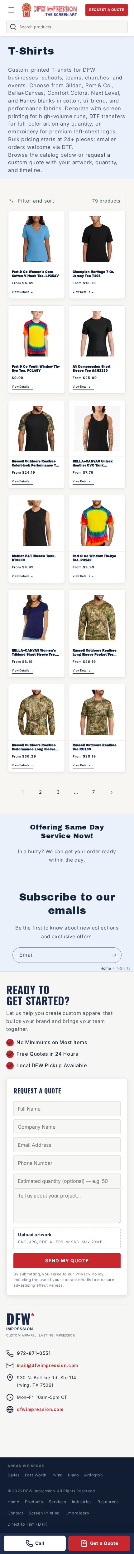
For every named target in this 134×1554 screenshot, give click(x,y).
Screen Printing (44, 1513)
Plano (73, 1475)
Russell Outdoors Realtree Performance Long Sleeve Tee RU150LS (34, 748)
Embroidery (77, 1513)
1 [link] (23, 792)
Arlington (93, 1475)
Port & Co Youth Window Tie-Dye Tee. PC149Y (36, 368)
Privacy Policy (89, 1274)
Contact (15, 1513)
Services (57, 1501)
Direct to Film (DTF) (27, 1524)
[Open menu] (11, 10)
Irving (57, 1475)
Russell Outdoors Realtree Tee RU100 (95, 747)
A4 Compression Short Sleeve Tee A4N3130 (91, 368)
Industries (82, 1501)
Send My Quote (67, 1261)
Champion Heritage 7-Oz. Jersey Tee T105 (93, 274)
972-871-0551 (34, 1353)
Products (34, 1501)
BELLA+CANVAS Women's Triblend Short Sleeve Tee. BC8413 (34, 653)
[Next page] (111, 792)
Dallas (13, 1475)
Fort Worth (35, 1475)
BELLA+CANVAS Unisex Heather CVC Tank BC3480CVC (93, 464)
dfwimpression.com (40, 1409)
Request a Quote (106, 9)
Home (105, 968)
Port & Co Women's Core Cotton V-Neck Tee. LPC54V (35, 274)
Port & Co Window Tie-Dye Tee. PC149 (95, 558)
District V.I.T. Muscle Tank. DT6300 (34, 558)
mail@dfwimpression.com (47, 1365)
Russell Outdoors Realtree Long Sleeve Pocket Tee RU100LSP (95, 653)
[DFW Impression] (49, 10)
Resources (108, 1501)
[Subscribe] (114, 955)
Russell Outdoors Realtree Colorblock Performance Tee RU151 (36, 464)
